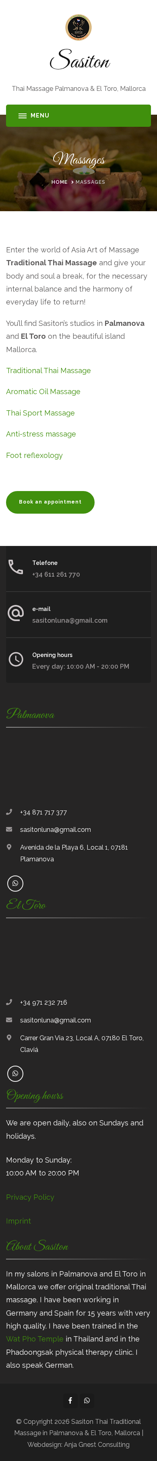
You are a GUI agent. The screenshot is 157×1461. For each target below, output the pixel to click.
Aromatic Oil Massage (43, 391)
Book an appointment (50, 502)
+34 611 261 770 (56, 574)
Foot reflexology (34, 455)
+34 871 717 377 (43, 812)
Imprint (18, 1221)
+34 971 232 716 (43, 1002)
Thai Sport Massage (40, 413)
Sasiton (79, 62)
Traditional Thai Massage (48, 370)
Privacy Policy (30, 1197)
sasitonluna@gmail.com (69, 620)
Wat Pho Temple (35, 1339)
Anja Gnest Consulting (97, 1444)
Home (60, 182)
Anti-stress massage (41, 434)
